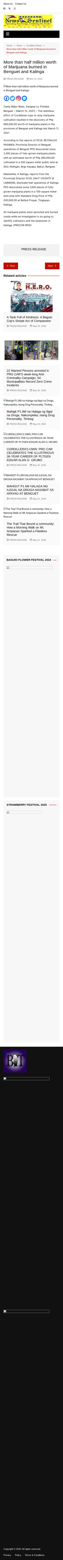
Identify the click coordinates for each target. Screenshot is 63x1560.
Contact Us (20, 3)
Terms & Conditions (34, 1555)
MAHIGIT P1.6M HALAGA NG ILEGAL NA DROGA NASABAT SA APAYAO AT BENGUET (30, 490)
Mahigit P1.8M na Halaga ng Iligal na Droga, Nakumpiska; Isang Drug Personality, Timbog (31, 415)
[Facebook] (6, 98)
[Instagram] (18, 98)
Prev (12, 266)
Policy (18, 1555)
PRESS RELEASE (15, 79)
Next (50, 266)
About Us (8, 3)
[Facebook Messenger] (24, 98)
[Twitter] (12, 98)
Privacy (7, 1555)
